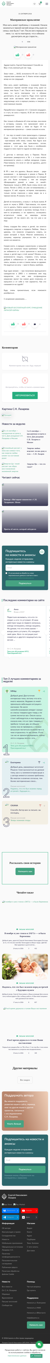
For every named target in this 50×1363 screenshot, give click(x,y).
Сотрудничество (9, 1236)
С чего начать (32, 1247)
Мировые (6, 1294)
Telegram (10, 1217)
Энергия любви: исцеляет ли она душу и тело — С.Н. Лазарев (36, 451)
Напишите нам (25, 871)
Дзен (28, 1217)
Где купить (31, 1290)
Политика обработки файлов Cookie (10, 1272)
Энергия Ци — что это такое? (36, 465)
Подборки (31, 1239)
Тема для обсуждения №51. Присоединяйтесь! (18, 652)
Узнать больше (14, 1124)
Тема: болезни (33, 1243)
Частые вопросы (34, 1287)
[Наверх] (45, 1336)
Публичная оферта (9, 1267)
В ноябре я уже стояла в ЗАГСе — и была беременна (25, 935)
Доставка (31, 1251)
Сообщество (7, 1305)
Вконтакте (11, 1210)
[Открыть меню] (47, 4)
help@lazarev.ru (33, 1318)
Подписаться (25, 583)
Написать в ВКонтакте (36, 1313)
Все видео (25, 1080)
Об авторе (6, 1228)
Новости (5, 1239)
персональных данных (17, 1356)
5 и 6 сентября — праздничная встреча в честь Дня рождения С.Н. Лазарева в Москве (36, 436)
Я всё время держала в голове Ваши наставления (25, 1041)
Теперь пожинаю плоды (20, 820)
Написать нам (36, 1325)
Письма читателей (26, 929)
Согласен (37, 1356)
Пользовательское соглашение (9, 1262)
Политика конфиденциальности (11, 1255)
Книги (29, 1232)
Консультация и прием (11, 1232)
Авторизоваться (25, 395)
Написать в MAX (34, 1308)
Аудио (29, 1236)
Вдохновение (7, 1298)
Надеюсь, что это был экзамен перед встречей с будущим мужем (25, 988)
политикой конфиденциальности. (21, 578)
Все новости (7, 1287)
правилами (22, 1178)
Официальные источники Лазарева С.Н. (12, 1248)
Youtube (29, 1210)
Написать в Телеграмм (36, 1303)
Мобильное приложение (12, 1243)
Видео (29, 1228)
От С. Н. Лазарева (9, 1290)
